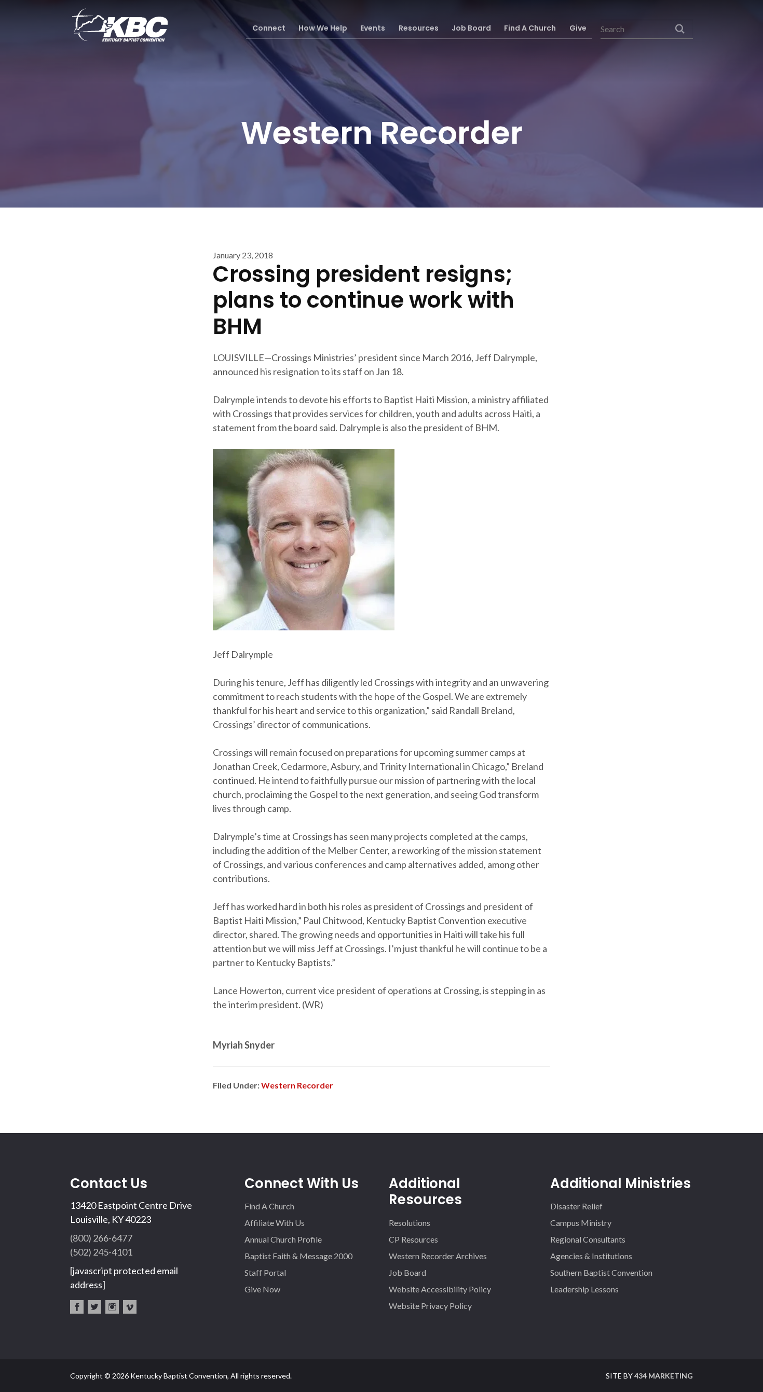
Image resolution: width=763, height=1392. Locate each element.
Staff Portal (265, 1272)
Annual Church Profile (283, 1239)
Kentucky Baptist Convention (119, 25)
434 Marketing (663, 1375)
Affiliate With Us (274, 1223)
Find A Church (269, 1206)
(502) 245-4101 (101, 1252)
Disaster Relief (576, 1206)
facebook (77, 1307)
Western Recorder (297, 1085)
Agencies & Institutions (591, 1256)
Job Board (407, 1272)
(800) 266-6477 (101, 1238)
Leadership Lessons (584, 1289)
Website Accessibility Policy (440, 1289)
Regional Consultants (587, 1239)
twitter (94, 1307)
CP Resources (413, 1239)
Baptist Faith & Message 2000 (298, 1256)
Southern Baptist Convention (601, 1272)
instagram (112, 1307)
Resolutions (409, 1223)
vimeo (130, 1307)
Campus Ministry (580, 1223)
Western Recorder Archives (438, 1256)
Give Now (262, 1289)
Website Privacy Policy (430, 1306)
